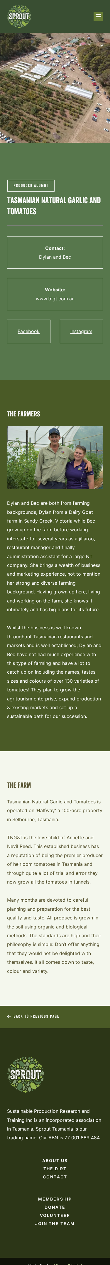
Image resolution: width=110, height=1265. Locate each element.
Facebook (29, 331)
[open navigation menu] (98, 16)
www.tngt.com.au (55, 299)
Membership (55, 1198)
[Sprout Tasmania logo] (19, 16)
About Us (55, 1160)
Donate (55, 1207)
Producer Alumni (30, 186)
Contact (55, 1176)
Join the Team (55, 1223)
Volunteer (55, 1215)
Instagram (81, 331)
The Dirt (55, 1168)
